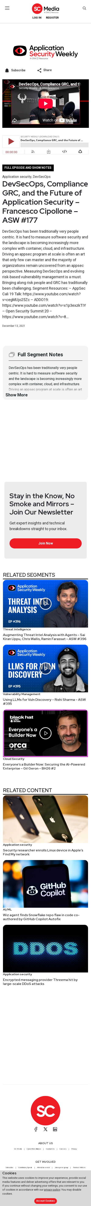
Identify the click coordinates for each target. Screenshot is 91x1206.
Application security (17, 177)
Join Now (45, 543)
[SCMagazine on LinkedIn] (55, 1129)
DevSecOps (42, 177)
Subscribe (9, 1167)
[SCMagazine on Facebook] (36, 1129)
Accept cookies (45, 1200)
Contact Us (50, 1149)
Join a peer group (61, 1167)
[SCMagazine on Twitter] (45, 1129)
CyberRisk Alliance (34, 1149)
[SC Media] (45, 8)
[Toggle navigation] (7, 8)
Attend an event (43, 1167)
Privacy (74, 1149)
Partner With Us (79, 1167)
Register (52, 17)
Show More (17, 394)
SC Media (18, 1149)
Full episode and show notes (27, 167)
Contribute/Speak (25, 1167)
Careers (62, 1149)
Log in (36, 17)
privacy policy (52, 1189)
